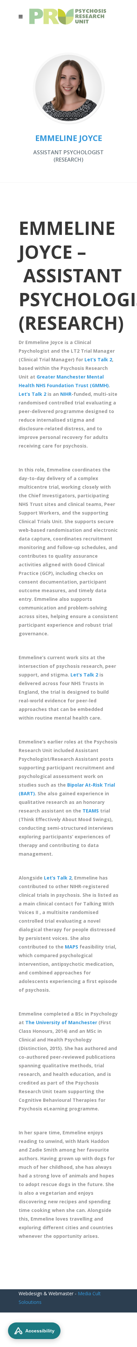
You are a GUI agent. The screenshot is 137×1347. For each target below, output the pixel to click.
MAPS (71, 947)
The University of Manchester (61, 1022)
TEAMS (90, 811)
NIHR (65, 394)
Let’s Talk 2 (98, 359)
